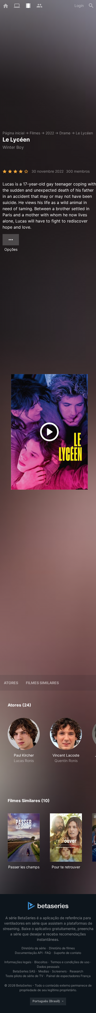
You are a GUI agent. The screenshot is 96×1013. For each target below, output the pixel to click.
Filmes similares (42, 683)
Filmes (35, 133)
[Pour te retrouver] (66, 837)
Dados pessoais (48, 967)
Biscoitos (40, 962)
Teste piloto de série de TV (24, 976)
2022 (50, 133)
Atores (11, 683)
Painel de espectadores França (68, 976)
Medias (43, 971)
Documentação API (28, 953)
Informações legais (17, 962)
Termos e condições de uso (69, 962)
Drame (64, 133)
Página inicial (13, 133)
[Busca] (91, 5)
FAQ (48, 953)
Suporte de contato (67, 953)
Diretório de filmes (62, 948)
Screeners (59, 971)
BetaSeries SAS (24, 971)
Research (76, 971)
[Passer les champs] (24, 837)
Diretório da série (34, 948)
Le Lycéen (84, 133)
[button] (24, 746)
